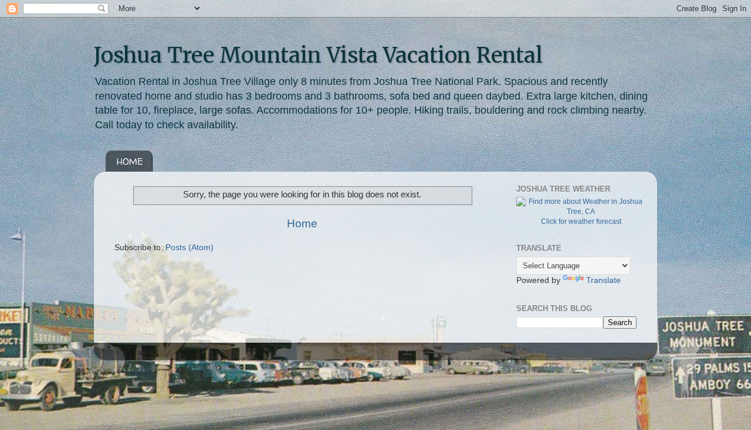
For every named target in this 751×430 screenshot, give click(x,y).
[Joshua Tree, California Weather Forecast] (580, 211)
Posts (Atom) (189, 247)
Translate (603, 280)
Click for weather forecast (581, 221)
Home (302, 223)
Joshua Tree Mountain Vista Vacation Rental (318, 55)
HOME (130, 161)
